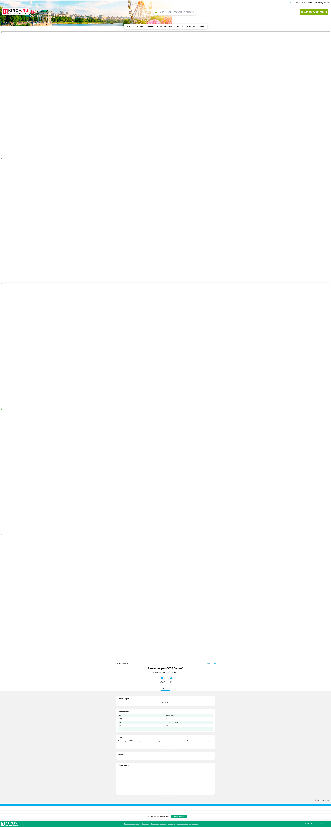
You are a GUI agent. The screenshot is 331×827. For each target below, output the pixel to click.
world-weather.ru (321, 3)
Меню (150, 26)
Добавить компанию (178, 816)
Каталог (129, 26)
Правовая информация (158, 824)
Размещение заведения (131, 824)
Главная (165, 689)
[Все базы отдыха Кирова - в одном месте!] (165, 219)
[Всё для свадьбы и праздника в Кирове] (165, 94)
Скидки (179, 26)
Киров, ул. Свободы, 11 (161, 672)
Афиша (140, 26)
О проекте (145, 824)
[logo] (15, 12)
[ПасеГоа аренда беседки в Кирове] (165, 471)
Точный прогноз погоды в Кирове (321, 2)
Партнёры (171, 824)
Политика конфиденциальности (187, 824)
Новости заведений (196, 26)
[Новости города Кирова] (165, 345)
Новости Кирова (164, 26)
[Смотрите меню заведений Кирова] (165, 596)
